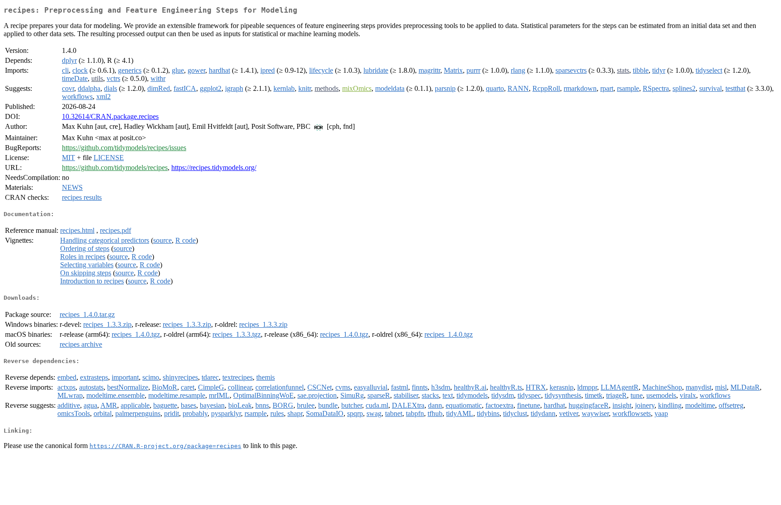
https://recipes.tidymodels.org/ (213, 167)
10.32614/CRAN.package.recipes (110, 116)
